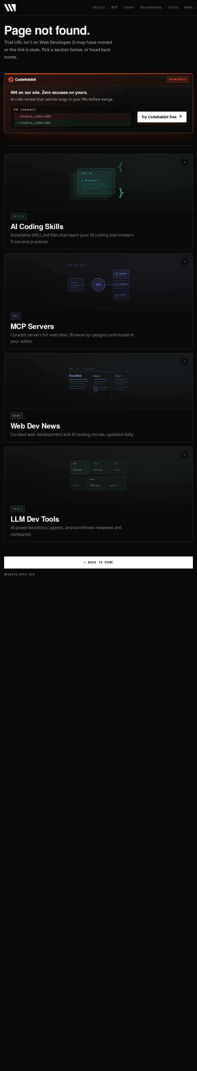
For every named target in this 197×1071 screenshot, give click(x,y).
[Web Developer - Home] (10, 7)
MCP (115, 7)
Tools (173, 7)
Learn (129, 7)
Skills (99, 7)
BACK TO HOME (98, 562)
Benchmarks (151, 7)
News (188, 7)
